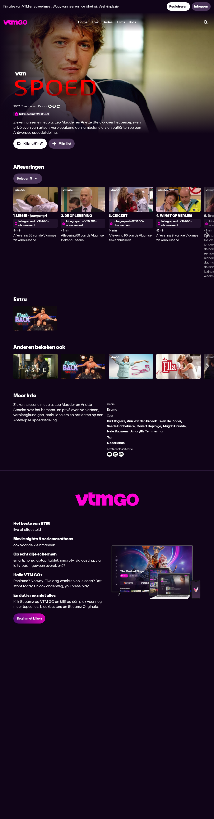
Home (82, 22)
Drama (112, 409)
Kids (132, 22)
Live (95, 22)
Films (121, 22)
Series (107, 22)
